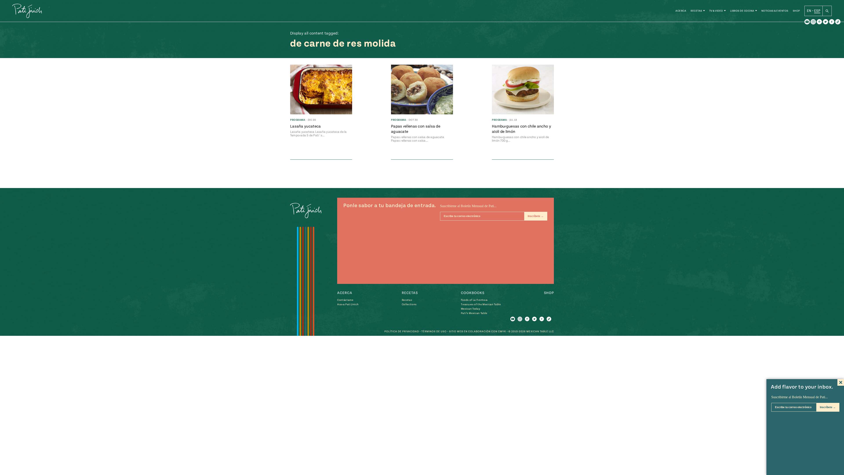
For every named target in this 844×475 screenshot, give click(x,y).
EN (809, 11)
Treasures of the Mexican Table (481, 304)
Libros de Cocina (742, 10)
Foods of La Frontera (474, 300)
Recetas (696, 10)
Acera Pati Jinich (347, 304)
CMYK (502, 331)
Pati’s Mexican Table (474, 313)
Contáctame (345, 300)
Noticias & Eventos (774, 10)
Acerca (680, 10)
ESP (817, 11)
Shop (796, 10)
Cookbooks (472, 293)
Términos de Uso (434, 331)
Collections (409, 304)
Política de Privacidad (401, 331)
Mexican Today (470, 308)
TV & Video (716, 10)
